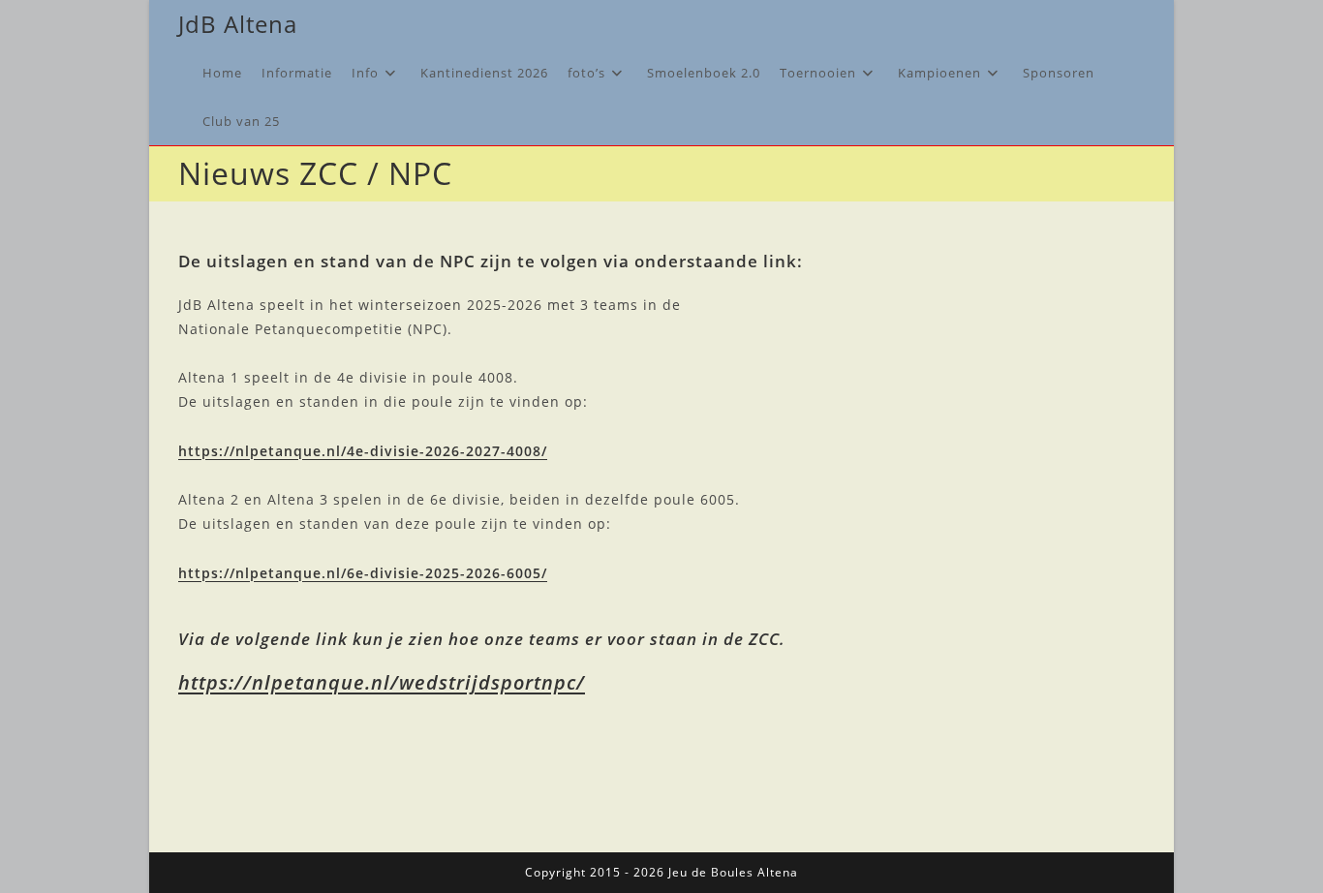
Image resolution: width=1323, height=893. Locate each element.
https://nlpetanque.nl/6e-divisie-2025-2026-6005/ (362, 573)
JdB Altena (237, 24)
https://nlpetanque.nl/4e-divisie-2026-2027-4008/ (362, 451)
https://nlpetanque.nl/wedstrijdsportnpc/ (381, 682)
